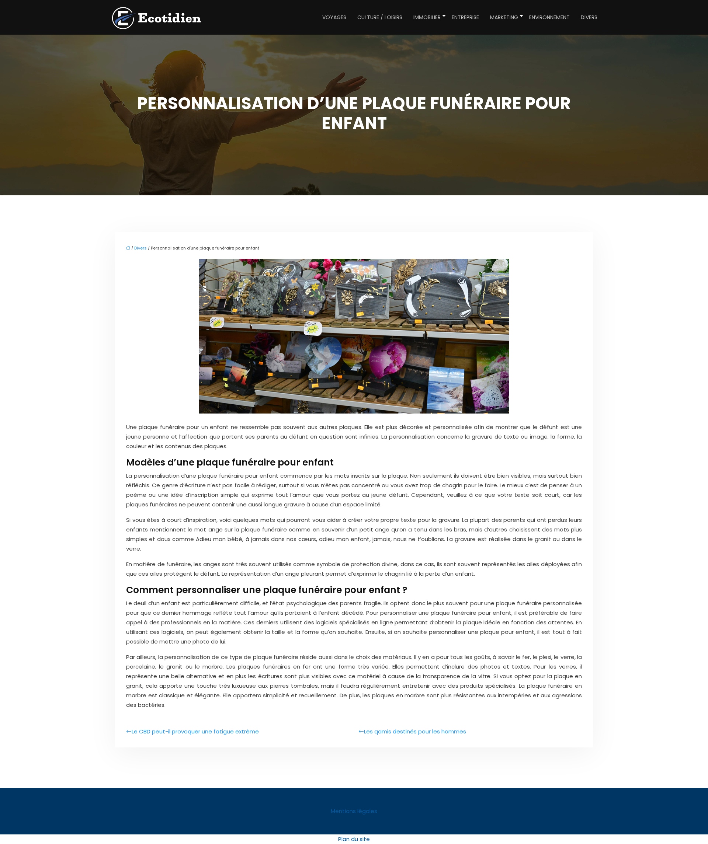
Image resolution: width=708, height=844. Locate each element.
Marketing (504, 17)
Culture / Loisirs (379, 17)
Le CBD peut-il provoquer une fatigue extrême (195, 731)
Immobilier (427, 17)
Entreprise (465, 17)
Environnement (549, 17)
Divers (589, 17)
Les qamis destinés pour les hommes (415, 731)
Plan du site (354, 839)
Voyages (334, 17)
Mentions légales (354, 811)
